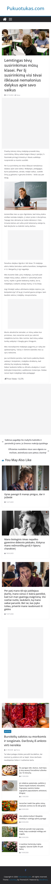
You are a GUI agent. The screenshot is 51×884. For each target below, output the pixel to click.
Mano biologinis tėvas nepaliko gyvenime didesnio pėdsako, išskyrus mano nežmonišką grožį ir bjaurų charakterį (24, 544)
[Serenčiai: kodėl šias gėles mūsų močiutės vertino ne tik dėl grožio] (9, 806)
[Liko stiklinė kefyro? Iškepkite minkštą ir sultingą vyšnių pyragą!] (9, 819)
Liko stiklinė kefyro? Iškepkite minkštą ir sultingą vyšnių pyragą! (32, 817)
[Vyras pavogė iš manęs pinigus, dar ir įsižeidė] (25, 467)
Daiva (18, 95)
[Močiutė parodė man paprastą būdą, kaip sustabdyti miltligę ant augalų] (9, 833)
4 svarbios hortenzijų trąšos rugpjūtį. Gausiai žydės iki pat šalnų (31, 846)
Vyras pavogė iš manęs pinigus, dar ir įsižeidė (24, 496)
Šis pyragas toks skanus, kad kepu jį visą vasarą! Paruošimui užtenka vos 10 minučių (33, 770)
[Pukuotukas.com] (5, 19)
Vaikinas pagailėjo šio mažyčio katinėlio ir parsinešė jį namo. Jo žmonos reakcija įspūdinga (26, 442)
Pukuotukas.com (25, 8)
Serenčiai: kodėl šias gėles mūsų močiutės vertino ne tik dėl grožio (32, 804)
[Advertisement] (25, 123)
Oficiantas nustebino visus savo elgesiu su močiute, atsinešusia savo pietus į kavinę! (27, 451)
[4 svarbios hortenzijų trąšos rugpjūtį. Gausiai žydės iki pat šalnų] (9, 848)
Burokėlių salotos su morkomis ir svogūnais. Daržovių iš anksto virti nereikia (25, 741)
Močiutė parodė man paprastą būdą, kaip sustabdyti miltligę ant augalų (32, 831)
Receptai (7, 731)
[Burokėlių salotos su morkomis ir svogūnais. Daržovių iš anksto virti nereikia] (25, 715)
